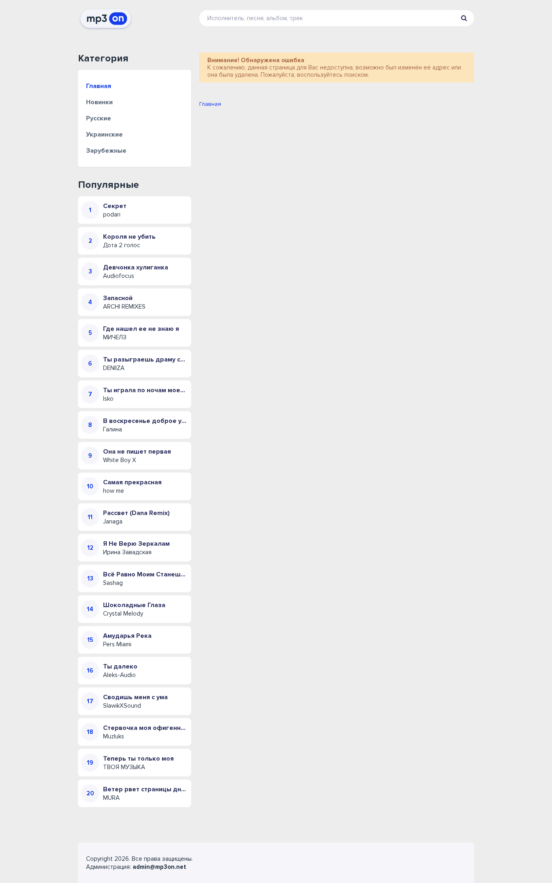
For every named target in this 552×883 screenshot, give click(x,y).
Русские (98, 118)
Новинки (99, 102)
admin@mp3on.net (159, 866)
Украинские (104, 134)
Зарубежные (106, 151)
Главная (98, 86)
